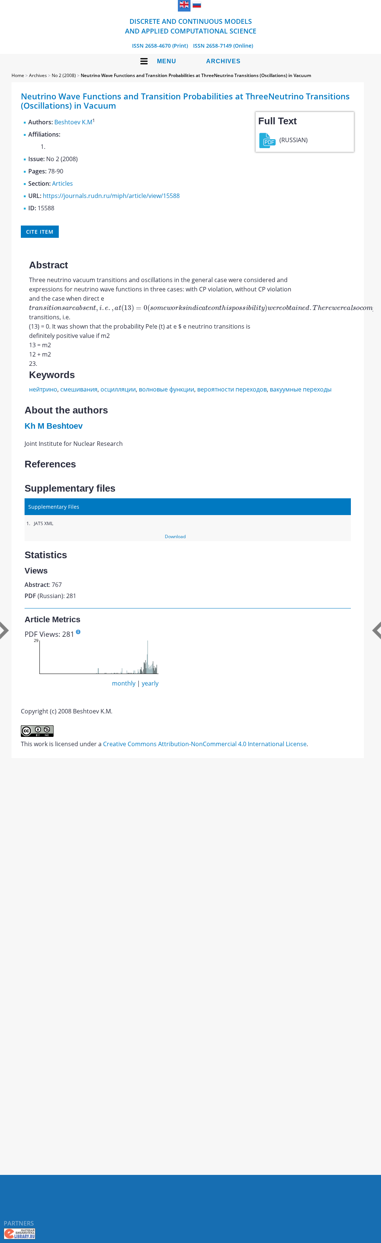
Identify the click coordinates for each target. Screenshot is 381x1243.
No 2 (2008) (64, 75)
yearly (150, 683)
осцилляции (118, 389)
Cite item (40, 231)
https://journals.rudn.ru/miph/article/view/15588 (111, 196)
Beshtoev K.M (73, 122)
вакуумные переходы (301, 389)
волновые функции (166, 389)
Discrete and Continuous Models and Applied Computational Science (190, 26)
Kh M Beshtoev (54, 426)
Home (18, 75)
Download (175, 536)
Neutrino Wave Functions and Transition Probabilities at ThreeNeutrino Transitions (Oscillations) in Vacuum (196, 75)
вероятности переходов (232, 389)
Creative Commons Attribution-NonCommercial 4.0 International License (205, 744)
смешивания (78, 389)
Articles (62, 183)
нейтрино (43, 389)
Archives (223, 61)
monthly (123, 683)
